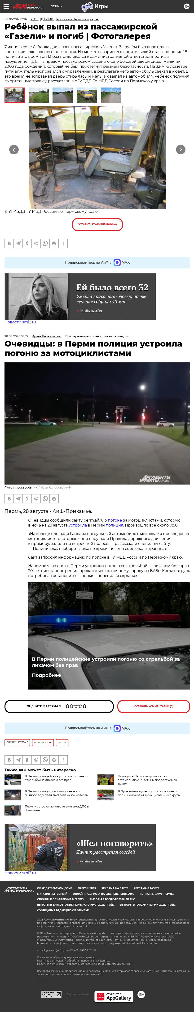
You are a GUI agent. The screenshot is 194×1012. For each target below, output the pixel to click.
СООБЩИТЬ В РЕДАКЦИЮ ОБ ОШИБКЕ (63, 910)
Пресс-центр (87, 888)
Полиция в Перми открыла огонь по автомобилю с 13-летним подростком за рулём (147, 780)
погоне (115, 520)
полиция (114, 525)
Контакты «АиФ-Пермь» (157, 893)
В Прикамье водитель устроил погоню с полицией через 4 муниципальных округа (149, 793)
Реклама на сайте (114, 888)
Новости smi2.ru (20, 322)
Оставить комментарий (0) (97, 224)
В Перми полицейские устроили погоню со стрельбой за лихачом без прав (106, 662)
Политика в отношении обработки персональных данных (73, 960)
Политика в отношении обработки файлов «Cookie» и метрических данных (84, 964)
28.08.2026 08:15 (16, 336)
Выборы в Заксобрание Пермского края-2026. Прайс (76, 904)
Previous (14, 149)
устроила (78, 525)
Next (181, 149)
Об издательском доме (54, 888)
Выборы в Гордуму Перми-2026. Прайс (148, 904)
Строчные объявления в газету (60, 899)
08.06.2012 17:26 (15, 19)
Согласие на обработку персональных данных (66, 957)
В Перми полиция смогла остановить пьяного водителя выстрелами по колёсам (56, 793)
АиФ (67, 487)
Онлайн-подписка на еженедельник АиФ (103, 893)
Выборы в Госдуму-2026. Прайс (112, 899)
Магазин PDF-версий (52, 893)
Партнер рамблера (78, 994)
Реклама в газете (146, 888)
